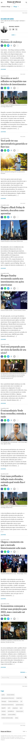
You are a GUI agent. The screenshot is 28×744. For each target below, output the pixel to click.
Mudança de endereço (11, 42)
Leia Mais (3, 69)
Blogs (15, 6)
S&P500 (3, 708)
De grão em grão (7, 19)
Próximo (22, 672)
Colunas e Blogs (5, 6)
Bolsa (16, 718)
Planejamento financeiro (8, 698)
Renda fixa (19, 698)
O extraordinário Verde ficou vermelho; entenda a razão (13, 413)
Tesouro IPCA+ (19, 711)
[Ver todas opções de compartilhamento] (11, 45)
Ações (3, 695)
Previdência (11, 711)
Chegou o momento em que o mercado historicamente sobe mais (13, 545)
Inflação (4, 714)
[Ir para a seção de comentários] (14, 45)
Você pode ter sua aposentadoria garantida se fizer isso (14, 144)
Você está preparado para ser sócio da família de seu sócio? (13, 350)
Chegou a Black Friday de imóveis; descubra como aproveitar (13, 210)
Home (13, 35)
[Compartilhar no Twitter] (8, 45)
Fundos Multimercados (7, 718)
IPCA (21, 708)
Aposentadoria (19, 704)
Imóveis (3, 711)
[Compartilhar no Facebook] (2, 45)
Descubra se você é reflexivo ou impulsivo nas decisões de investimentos (13, 81)
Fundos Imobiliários (13, 701)
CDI (21, 701)
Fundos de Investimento (7, 704)
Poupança (15, 708)
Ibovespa (4, 701)
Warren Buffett (11, 714)
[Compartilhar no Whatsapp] (5, 45)
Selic (9, 708)
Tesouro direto (10, 695)
